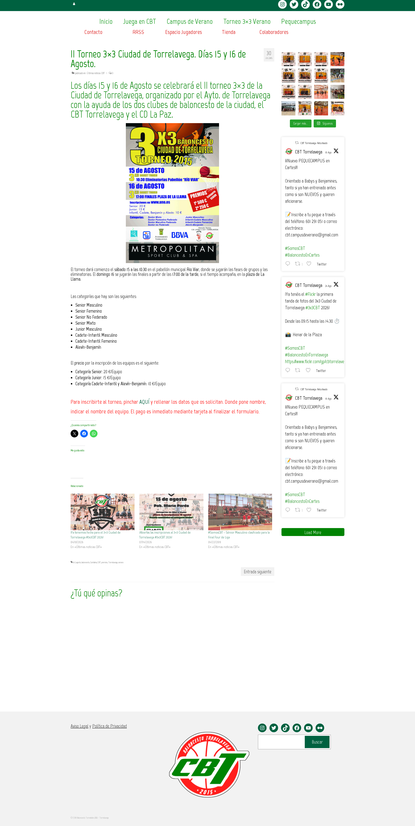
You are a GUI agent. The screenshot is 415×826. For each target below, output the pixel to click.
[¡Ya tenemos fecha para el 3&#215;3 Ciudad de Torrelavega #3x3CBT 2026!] (102, 512)
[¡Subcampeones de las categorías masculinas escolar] (288, 92)
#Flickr (310, 294)
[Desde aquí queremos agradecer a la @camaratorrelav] (337, 108)
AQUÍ (144, 401)
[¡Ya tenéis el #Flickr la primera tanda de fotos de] (321, 92)
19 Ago (328, 152)
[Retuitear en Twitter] (297, 143)
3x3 (74, 562)
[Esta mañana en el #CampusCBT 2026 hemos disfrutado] (288, 108)
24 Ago (328, 286)
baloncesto (86, 562)
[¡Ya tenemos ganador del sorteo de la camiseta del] (305, 108)
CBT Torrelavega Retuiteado (313, 143)
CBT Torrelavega (308, 152)
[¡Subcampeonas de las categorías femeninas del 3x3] (305, 92)
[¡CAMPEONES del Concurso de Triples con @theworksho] (288, 75)
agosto (78, 562)
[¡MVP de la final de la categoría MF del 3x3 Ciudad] (305, 59)
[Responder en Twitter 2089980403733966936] (289, 263)
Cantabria (93, 562)
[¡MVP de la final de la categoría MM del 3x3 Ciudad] (321, 59)
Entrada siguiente (257, 571)
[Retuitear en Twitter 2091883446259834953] (299, 370)
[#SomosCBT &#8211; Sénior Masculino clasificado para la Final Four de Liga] (240, 512)
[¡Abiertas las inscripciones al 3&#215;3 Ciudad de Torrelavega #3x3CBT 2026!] (171, 512)
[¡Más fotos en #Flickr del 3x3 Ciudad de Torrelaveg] (337, 59)
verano (120, 562)
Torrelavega (112, 562)
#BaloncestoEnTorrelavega (306, 355)
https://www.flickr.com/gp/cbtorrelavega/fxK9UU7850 (327, 361)
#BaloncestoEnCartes (302, 255)
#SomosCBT (295, 248)
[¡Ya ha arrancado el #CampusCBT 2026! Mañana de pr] (321, 108)
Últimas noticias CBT (96, 73)
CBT (99, 562)
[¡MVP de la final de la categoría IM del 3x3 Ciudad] (288, 59)
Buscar (317, 742)
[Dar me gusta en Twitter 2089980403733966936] (310, 263)
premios (105, 562)
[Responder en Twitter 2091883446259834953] (289, 370)
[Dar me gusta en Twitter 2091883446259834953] (309, 370)
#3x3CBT (312, 307)
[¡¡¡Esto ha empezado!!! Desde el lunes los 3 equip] (337, 75)
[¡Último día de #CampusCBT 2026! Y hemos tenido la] (337, 92)
